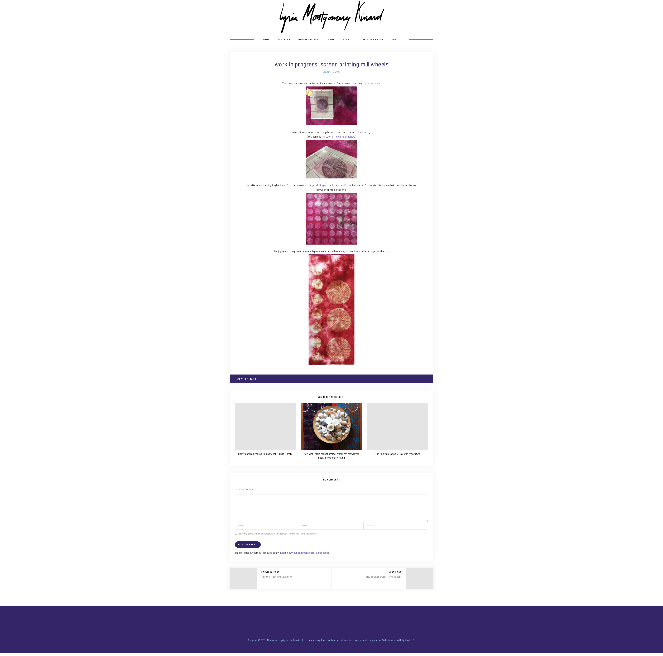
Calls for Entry (372, 39)
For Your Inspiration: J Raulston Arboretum (398, 453)
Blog (346, 39)
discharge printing (313, 185)
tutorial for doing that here (340, 136)
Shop (331, 39)
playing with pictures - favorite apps (384, 576)
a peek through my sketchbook (276, 576)
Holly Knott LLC (406, 640)
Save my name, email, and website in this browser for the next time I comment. (278, 533)
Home (266, 39)
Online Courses (309, 39)
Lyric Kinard (247, 378)
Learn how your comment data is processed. (305, 552)
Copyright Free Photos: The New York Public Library (265, 453)
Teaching (284, 39)
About (396, 39)
